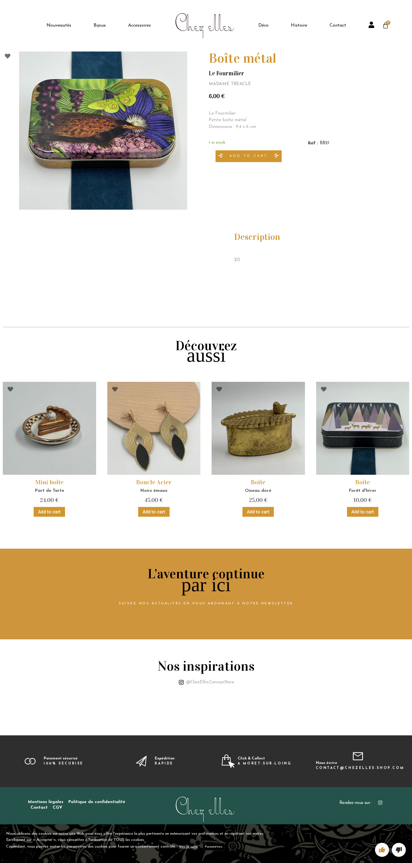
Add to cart (249, 156)
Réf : (313, 143)
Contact (39, 808)
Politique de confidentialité (96, 802)
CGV (57, 808)
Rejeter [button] (399, 850)
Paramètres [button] (213, 846)
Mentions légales (45, 802)
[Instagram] (380, 802)
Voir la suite (188, 846)
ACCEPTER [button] (382, 850)
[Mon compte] (372, 26)
